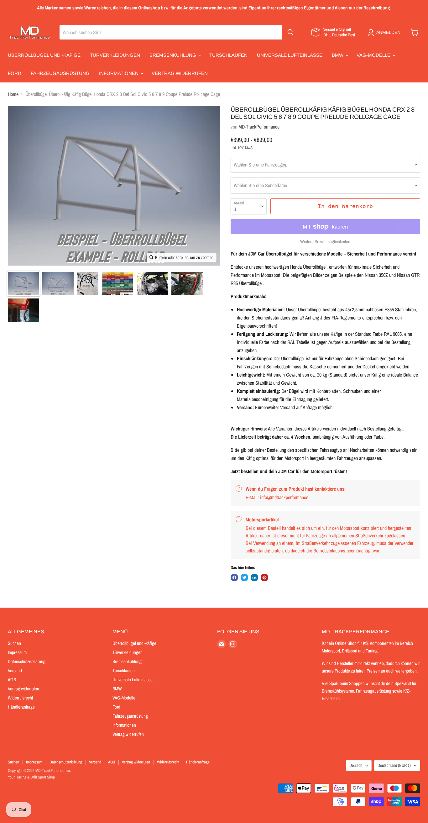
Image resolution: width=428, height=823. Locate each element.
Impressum (17, 652)
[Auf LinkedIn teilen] (254, 577)
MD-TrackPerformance (258, 126)
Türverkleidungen (115, 55)
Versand (15, 670)
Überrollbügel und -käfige (44, 55)
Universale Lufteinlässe (289, 55)
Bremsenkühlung (173, 55)
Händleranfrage (21, 707)
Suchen (14, 643)
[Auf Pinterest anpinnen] (264, 577)
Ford (14, 73)
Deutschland (394, 765)
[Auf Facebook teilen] (234, 577)
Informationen (119, 73)
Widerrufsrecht (20, 697)
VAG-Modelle (374, 55)
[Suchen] (290, 32)
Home (13, 94)
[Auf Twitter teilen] (244, 577)
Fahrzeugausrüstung (60, 73)
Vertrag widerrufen (180, 73)
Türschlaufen (228, 55)
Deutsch (355, 765)
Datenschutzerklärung (26, 661)
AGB (12, 679)
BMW (338, 55)
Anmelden (388, 32)
